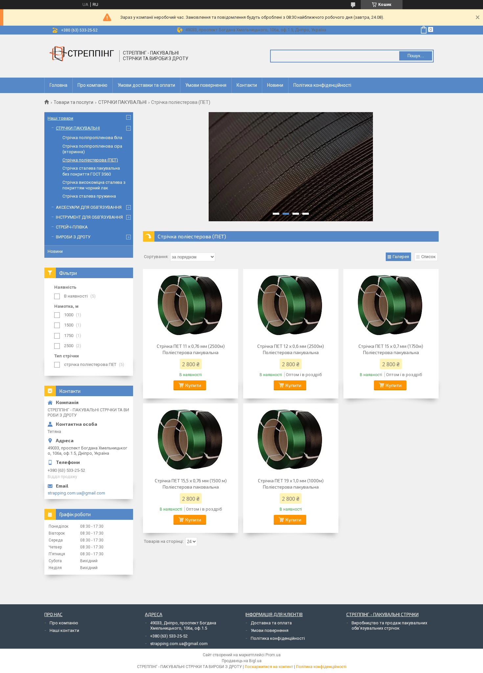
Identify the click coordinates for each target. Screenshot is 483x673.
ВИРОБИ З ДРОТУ (73, 236)
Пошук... (415, 55)
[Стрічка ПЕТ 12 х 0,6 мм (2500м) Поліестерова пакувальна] (290, 305)
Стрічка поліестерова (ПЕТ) (90, 159)
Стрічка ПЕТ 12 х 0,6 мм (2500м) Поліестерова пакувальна (290, 349)
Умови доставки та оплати (146, 85)
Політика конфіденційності (322, 85)
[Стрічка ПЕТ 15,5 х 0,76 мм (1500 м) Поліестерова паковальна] (190, 439)
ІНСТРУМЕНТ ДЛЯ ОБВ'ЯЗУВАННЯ (89, 217)
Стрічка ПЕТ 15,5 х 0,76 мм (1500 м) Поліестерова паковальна (191, 484)
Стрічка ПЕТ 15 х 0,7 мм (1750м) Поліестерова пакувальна (390, 349)
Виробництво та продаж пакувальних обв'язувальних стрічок (389, 625)
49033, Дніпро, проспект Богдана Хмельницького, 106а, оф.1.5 (183, 625)
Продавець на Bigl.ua (242, 661)
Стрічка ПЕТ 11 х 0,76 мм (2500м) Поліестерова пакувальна (191, 349)
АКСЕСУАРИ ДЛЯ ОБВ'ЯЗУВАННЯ (89, 207)
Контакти (247, 85)
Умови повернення (205, 85)
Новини (275, 85)
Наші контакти (64, 630)
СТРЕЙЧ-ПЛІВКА (72, 227)
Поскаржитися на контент (269, 666)
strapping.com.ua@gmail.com (76, 493)
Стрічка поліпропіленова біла (92, 137)
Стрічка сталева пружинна (89, 196)
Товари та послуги (73, 102)
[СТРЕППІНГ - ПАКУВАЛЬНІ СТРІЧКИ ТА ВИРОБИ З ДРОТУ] (82, 56)
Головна (58, 85)
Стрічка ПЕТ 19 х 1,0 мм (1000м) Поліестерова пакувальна (291, 484)
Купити (193, 385)
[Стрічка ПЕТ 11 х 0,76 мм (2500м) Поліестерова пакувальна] (190, 305)
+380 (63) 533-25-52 (169, 636)
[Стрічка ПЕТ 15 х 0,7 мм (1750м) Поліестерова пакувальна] (391, 305)
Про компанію (92, 85)
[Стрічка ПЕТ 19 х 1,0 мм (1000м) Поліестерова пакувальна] (290, 439)
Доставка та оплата (271, 622)
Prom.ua (273, 655)
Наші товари (60, 118)
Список (428, 256)
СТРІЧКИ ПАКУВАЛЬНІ (122, 102)
